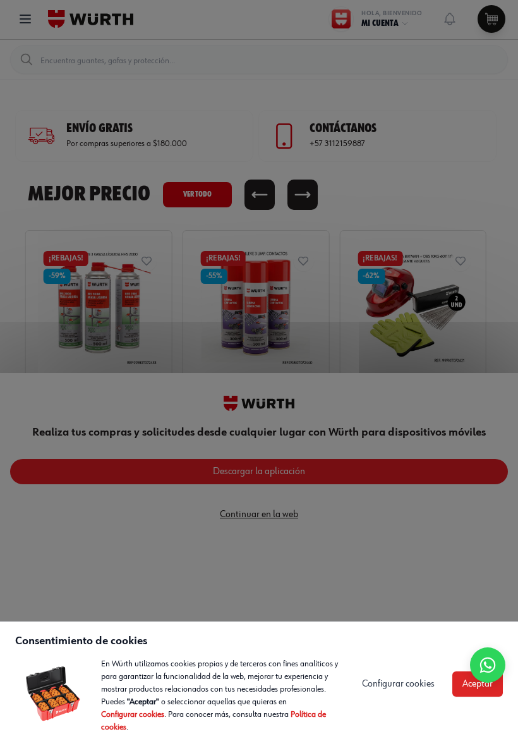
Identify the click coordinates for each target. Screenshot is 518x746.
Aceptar (477, 684)
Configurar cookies (132, 714)
